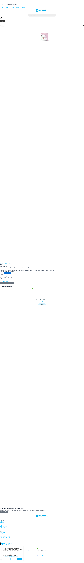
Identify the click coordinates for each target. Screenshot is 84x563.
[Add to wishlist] (2, 289)
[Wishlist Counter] (42, 19)
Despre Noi (18, 7)
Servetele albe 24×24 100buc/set (42, 299)
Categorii (12, 7)
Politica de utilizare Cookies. (13, 556)
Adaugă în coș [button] (42, 304)
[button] (0, 297)
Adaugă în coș (7, 273)
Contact (23, 7)
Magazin (6, 7)
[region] (12, 553)
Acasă (2, 7)
